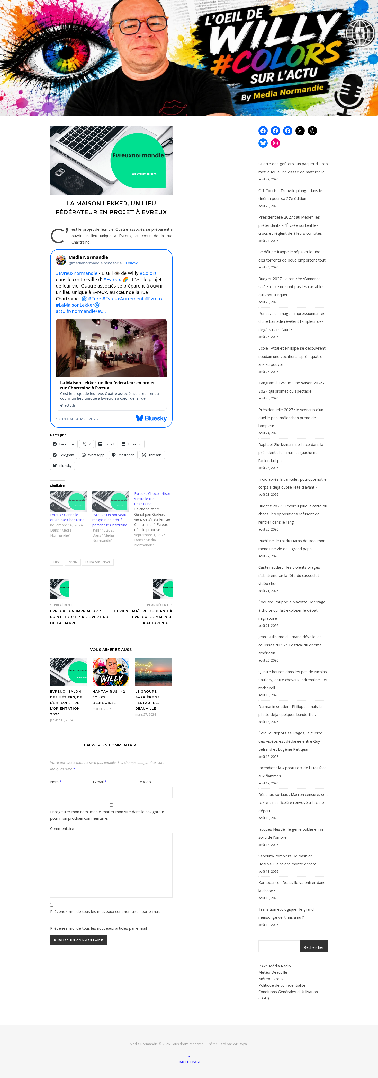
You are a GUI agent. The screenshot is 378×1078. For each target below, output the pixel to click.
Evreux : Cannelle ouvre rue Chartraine (67, 517)
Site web (143, 781)
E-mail (100, 781)
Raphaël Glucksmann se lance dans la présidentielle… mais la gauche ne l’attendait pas (290, 452)
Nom (56, 781)
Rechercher (314, 947)
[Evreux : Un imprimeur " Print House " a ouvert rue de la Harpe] (59, 589)
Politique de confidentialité (281, 985)
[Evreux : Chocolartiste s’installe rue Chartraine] (155, 519)
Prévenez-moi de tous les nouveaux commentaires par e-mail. (105, 911)
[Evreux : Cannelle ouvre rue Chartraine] (68, 501)
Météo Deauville (272, 972)
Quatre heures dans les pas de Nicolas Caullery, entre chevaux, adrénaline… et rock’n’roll (293, 679)
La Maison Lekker (97, 562)
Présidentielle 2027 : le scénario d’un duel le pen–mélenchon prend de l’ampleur (290, 417)
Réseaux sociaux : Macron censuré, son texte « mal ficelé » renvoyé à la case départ (293, 802)
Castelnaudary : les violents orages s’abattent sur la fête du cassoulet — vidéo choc (291, 575)
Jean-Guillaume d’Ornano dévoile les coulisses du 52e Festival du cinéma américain (290, 644)
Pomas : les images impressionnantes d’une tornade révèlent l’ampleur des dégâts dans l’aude (291, 321)
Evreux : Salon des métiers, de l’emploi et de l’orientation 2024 (66, 703)
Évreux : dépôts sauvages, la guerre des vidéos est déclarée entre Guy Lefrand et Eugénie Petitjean (290, 741)
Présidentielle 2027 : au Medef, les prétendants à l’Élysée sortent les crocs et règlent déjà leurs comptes (290, 225)
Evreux (72, 562)
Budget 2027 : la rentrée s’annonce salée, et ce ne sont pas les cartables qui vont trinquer (291, 286)
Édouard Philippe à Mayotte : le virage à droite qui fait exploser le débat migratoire (292, 610)
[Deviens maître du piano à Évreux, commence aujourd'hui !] (163, 589)
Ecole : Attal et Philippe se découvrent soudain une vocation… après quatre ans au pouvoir (292, 356)
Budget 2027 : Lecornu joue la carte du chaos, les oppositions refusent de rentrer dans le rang (292, 514)
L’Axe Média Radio (274, 965)
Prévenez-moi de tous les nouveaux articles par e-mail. (99, 928)
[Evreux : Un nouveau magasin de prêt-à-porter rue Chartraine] (110, 501)
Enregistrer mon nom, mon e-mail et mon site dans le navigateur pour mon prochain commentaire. (107, 815)
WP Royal (240, 1043)
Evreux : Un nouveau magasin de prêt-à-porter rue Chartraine (109, 519)
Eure (56, 562)
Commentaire (62, 828)
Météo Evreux (271, 978)
